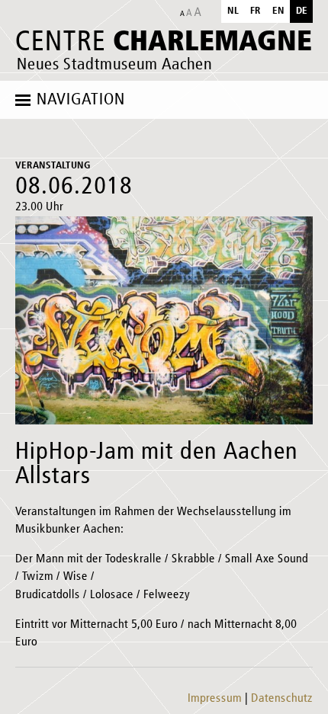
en (278, 11)
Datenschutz (282, 699)
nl (233, 11)
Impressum (215, 699)
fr (255, 11)
